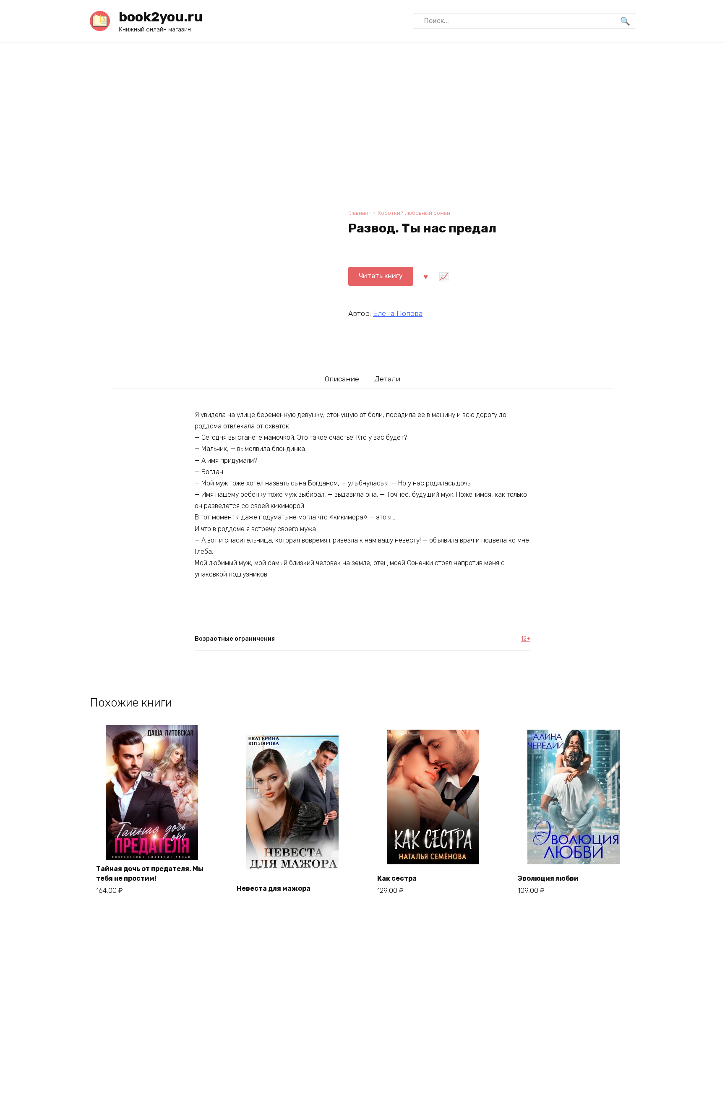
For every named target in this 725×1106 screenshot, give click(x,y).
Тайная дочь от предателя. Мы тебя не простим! (149, 873)
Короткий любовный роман (414, 213)
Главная (358, 213)
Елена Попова (397, 313)
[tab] (342, 379)
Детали (387, 379)
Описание (342, 379)
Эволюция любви (548, 878)
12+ (525, 638)
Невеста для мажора (273, 888)
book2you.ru (161, 17)
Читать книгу (381, 276)
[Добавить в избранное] (425, 276)
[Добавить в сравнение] (443, 276)
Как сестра (397, 878)
